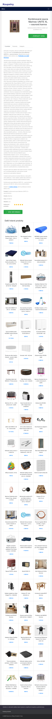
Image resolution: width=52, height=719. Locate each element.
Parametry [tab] (14, 46)
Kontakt (17, 716)
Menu (3, 9)
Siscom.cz (8, 716)
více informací (14, 212)
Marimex (40, 28)
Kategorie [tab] (22, 46)
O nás (21, 716)
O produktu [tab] (7, 46)
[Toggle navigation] (48, 8)
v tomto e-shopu (13, 187)
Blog (13, 716)
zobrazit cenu (39, 36)
